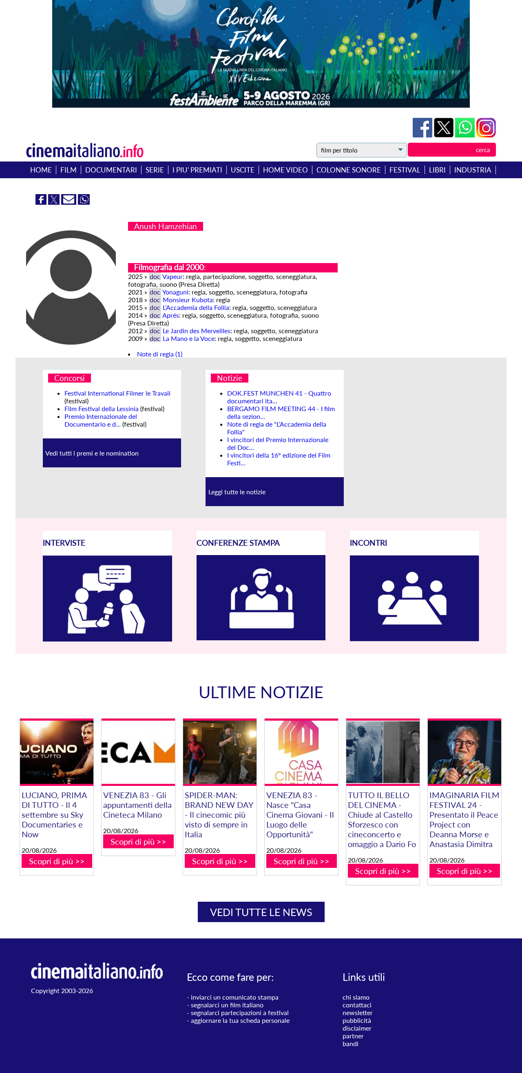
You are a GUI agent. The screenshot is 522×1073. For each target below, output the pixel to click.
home (41, 170)
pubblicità (357, 1020)
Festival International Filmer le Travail (117, 393)
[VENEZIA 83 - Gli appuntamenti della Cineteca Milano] (138, 752)
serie (155, 170)
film (68, 170)
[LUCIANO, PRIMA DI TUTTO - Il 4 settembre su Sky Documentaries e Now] (56, 752)
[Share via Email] (69, 202)
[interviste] (107, 639)
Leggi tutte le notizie (236, 492)
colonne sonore (348, 170)
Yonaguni (175, 292)
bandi (350, 1043)
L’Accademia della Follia (196, 307)
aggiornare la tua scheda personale (240, 1020)
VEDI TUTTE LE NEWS (261, 912)
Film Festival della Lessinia (101, 408)
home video (285, 170)
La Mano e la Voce (189, 338)
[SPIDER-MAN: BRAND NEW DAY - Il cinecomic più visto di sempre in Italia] (220, 752)
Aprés (170, 315)
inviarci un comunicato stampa (235, 997)
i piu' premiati (197, 170)
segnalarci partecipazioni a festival (240, 1012)
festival (404, 170)
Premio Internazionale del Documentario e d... (100, 420)
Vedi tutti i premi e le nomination (92, 453)
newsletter (358, 1012)
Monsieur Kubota (188, 299)
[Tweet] (444, 135)
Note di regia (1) (159, 354)
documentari (111, 170)
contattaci (357, 1005)
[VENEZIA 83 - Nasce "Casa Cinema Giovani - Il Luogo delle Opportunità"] (301, 752)
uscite (242, 170)
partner (353, 1036)
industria (472, 170)
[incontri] (414, 639)
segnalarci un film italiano (227, 1005)
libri (437, 170)
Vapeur (172, 276)
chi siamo (356, 997)
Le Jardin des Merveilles (196, 330)
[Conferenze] (261, 638)
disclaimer (357, 1028)
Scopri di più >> (57, 861)
